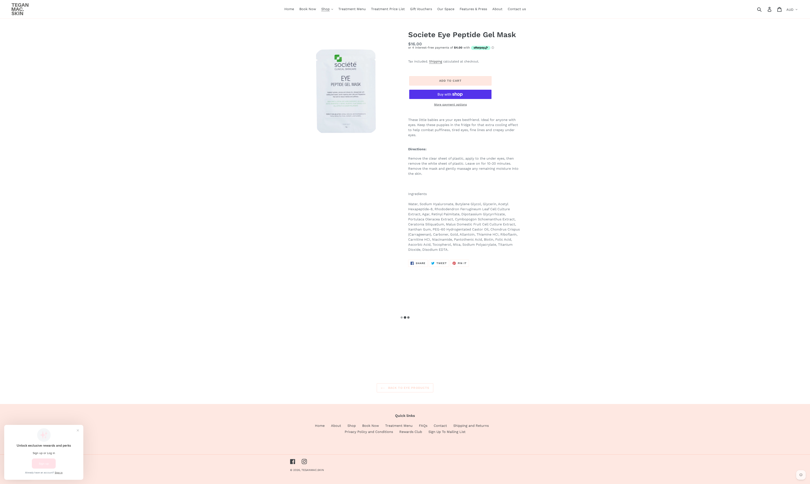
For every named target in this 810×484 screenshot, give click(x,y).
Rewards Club (410, 432)
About (336, 426)
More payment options (450, 104)
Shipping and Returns (471, 426)
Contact (440, 426)
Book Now (370, 426)
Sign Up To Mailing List (447, 432)
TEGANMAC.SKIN (312, 470)
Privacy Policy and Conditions (369, 432)
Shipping (435, 61)
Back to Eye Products (408, 387)
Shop (351, 426)
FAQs (423, 426)
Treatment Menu (399, 426)
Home (320, 426)
